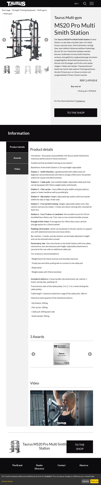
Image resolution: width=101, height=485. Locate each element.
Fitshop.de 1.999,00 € (87, 91)
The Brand (17, 465)
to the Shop (75, 112)
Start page (6, 10)
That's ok (94, 481)
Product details (17, 147)
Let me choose (7, 481)
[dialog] (50, 479)
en (76, 3)
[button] (4, 39)
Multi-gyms (42, 10)
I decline (85, 481)
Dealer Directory (39, 467)
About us (83, 465)
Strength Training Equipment (23, 10)
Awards (17, 158)
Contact (62, 465)
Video (17, 169)
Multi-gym (8, 13)
